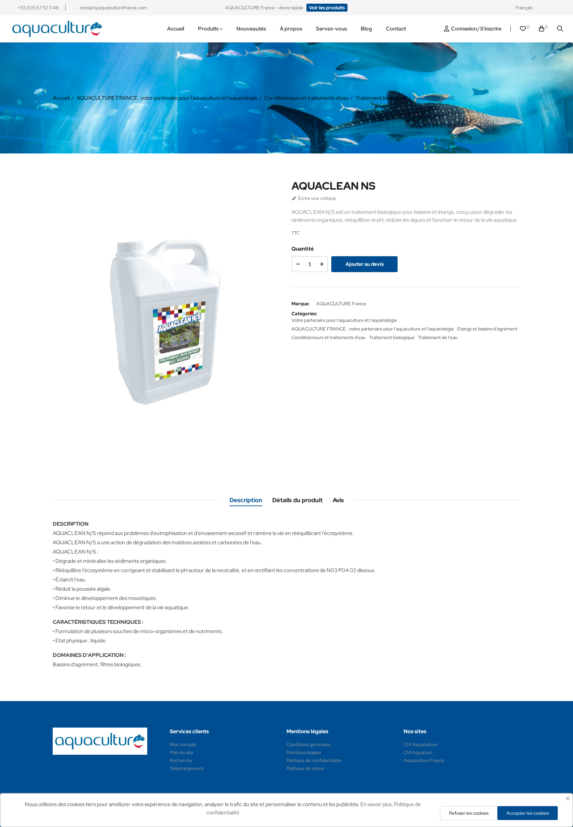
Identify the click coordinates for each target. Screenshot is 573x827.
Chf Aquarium (418, 752)
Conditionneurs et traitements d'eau (328, 337)
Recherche (181, 760)
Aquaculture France (424, 760)
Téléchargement (187, 768)
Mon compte (183, 744)
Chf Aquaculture (421, 744)
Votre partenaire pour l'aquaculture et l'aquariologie (344, 320)
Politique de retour (305, 768)
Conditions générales (308, 744)
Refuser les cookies (468, 813)
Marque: (300, 304)
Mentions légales (303, 752)
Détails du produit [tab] (297, 500)
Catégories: (304, 314)
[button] (327, 8)
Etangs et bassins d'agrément (487, 329)
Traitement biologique (391, 337)
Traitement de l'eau (438, 337)
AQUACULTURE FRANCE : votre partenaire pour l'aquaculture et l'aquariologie (372, 329)
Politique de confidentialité (313, 760)
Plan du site (181, 752)
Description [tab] (245, 500)
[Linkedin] (560, 8)
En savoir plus (376, 804)
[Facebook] (547, 8)
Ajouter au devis (365, 264)
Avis (338, 500)
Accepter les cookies (527, 813)
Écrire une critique (313, 198)
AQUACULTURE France (341, 304)
